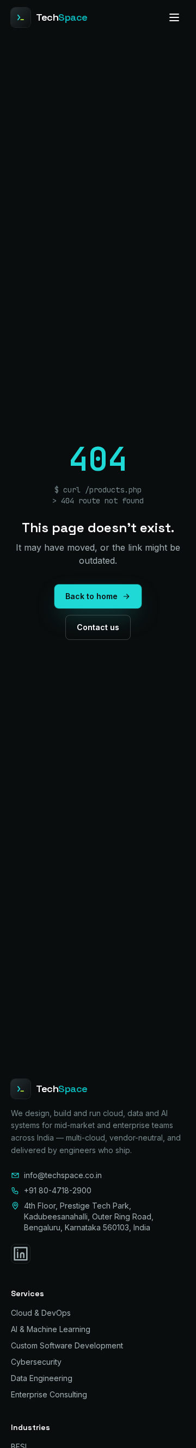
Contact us (98, 627)
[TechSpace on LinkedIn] (20, 1254)
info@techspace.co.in (63, 1175)
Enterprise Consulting (49, 1394)
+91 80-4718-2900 (57, 1190)
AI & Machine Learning (50, 1329)
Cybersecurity (36, 1361)
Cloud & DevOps (41, 1312)
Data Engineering (41, 1378)
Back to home (91, 596)
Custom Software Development (67, 1345)
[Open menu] (174, 17)
